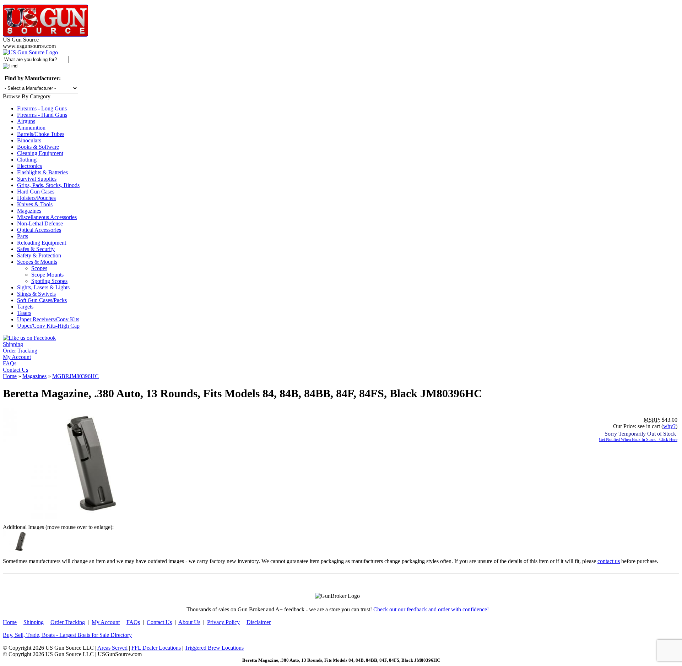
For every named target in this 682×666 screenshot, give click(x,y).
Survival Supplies (36, 179)
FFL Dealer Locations (156, 648)
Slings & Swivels (36, 294)
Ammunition (31, 128)
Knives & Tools (35, 204)
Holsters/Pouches (36, 198)
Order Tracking (20, 351)
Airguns (26, 121)
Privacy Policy (223, 622)
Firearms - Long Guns (42, 108)
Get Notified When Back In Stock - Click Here (638, 439)
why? (669, 426)
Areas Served (112, 648)
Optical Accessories (39, 230)
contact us (608, 561)
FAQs (9, 363)
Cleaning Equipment (40, 153)
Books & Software (38, 147)
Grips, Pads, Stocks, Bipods (48, 185)
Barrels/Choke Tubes (40, 134)
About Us (189, 622)
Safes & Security (36, 249)
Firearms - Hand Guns (42, 115)
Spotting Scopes (49, 281)
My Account (17, 357)
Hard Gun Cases (35, 192)
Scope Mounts (47, 275)
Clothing (27, 160)
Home (10, 376)
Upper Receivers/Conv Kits (48, 319)
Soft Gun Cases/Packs (42, 300)
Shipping (13, 344)
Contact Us (15, 370)
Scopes (39, 268)
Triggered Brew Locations (214, 648)
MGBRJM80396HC (75, 376)
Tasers (24, 313)
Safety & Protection (39, 255)
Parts (22, 236)
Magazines (29, 211)
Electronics (29, 166)
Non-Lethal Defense (40, 223)
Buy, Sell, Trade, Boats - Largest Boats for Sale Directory (67, 635)
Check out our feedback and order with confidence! (431, 609)
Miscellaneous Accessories (47, 217)
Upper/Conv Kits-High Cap (48, 326)
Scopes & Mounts (37, 262)
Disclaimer (259, 622)
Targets (25, 307)
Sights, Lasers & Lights (43, 287)
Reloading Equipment (41, 243)
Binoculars (29, 140)
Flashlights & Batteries (42, 172)
